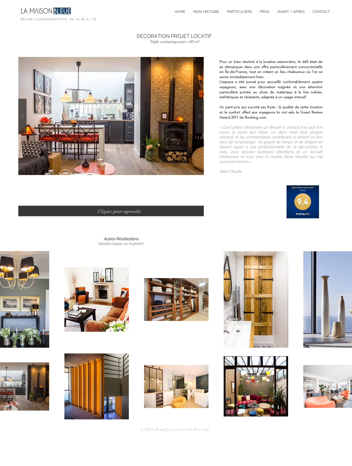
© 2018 (146, 429)
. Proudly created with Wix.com (181, 429)
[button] (111, 116)
